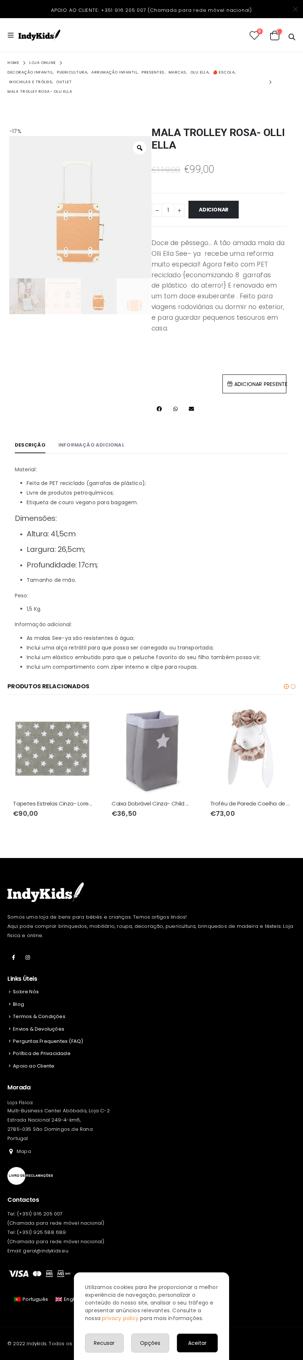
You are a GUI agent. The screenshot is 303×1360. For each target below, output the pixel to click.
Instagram (27, 957)
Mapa (24, 1151)
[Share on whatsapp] (175, 409)
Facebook (13, 957)
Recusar (104, 1343)
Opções (150, 1343)
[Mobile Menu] (12, 35)
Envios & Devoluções (38, 1028)
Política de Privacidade (42, 1053)
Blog (18, 1004)
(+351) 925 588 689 (41, 1232)
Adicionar (213, 209)
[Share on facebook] (159, 409)
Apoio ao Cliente (33, 1065)
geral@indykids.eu (45, 1250)
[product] (53, 749)
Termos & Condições (39, 1016)
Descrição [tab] (30, 444)
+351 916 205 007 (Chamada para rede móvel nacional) (176, 10)
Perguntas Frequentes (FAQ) (48, 1041)
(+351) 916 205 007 (40, 1213)
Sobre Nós (26, 991)
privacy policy (120, 1318)
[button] (286, 686)
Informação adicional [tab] (91, 444)
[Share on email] (191, 409)
